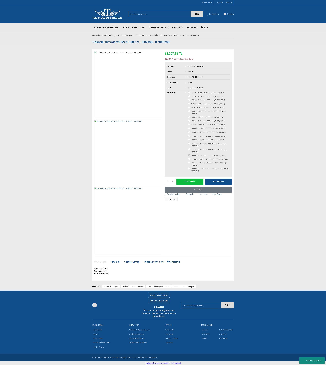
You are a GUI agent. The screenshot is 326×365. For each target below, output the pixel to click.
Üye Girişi (169, 334)
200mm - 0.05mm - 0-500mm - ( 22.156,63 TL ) (208, 140)
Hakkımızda (177, 27)
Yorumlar (115, 261)
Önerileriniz (173, 261)
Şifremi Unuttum (171, 338)
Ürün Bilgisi (100, 261)
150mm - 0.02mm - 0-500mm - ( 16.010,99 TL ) (208, 104)
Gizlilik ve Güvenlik (136, 334)
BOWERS (223, 334)
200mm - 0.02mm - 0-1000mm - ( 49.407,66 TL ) (208, 128)
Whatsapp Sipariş (313, 360)
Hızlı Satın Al (218, 181)
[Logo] (108, 14)
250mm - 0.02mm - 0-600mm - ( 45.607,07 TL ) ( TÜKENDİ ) (208, 144)
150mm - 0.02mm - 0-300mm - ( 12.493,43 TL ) (208, 100)
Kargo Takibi (98, 338)
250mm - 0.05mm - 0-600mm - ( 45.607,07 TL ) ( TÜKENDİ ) (208, 150)
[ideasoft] (149, 363)
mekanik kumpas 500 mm (158, 287)
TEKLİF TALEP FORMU (159, 295)
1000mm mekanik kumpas (183, 287)
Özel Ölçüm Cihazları (158, 27)
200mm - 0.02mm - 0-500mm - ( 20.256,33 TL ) (208, 132)
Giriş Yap (228, 2)
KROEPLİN (223, 338)
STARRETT (205, 334)
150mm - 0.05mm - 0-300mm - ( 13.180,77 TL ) (207, 117)
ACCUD (204, 330)
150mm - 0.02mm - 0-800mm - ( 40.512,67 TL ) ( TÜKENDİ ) (208, 112)
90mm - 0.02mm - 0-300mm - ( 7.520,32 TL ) (207, 92)
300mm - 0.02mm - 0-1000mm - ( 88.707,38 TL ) (208, 155)
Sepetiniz (169, 343)
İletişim (204, 27)
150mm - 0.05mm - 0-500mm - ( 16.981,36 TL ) (208, 121)
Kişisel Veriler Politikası (138, 343)
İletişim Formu (98, 347)
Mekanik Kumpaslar (195, 67)
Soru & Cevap (131, 261)
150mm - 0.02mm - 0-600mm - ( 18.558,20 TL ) (208, 107)
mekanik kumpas (111, 287)
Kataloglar (192, 27)
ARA (197, 14)
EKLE (227, 305)
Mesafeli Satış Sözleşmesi (139, 330)
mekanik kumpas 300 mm (133, 287)
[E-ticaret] (162, 363)
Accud (190, 72)
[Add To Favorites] (172, 194)
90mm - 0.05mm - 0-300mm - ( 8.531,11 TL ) (207, 96)
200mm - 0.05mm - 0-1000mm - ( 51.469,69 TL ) (208, 136)
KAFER (204, 338)
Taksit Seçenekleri (153, 261)
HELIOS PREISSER (226, 330)
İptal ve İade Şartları (137, 338)
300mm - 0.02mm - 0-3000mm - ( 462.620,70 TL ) (209, 159)
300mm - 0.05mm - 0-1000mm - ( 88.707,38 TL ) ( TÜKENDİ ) (209, 164)
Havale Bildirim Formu (101, 343)
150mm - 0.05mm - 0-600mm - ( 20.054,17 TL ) (208, 125)
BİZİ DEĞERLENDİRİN (159, 301)
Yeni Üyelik (169, 330)
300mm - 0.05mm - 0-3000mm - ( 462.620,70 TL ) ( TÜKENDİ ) (210, 170)
